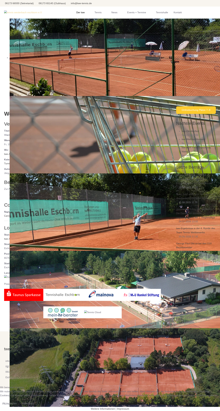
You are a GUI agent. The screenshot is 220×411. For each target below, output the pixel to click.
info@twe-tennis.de (81, 3)
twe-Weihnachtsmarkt (193, 139)
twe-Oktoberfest (190, 131)
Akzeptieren (9, 403)
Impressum (123, 408)
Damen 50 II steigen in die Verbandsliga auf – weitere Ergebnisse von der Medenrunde (194, 179)
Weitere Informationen (103, 408)
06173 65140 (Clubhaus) (52, 3)
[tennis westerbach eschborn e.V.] (23, 12)
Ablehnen (28, 403)
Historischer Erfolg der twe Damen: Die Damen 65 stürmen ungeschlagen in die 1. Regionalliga (195, 213)
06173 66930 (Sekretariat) (19, 3)
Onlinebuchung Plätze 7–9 (196, 110)
